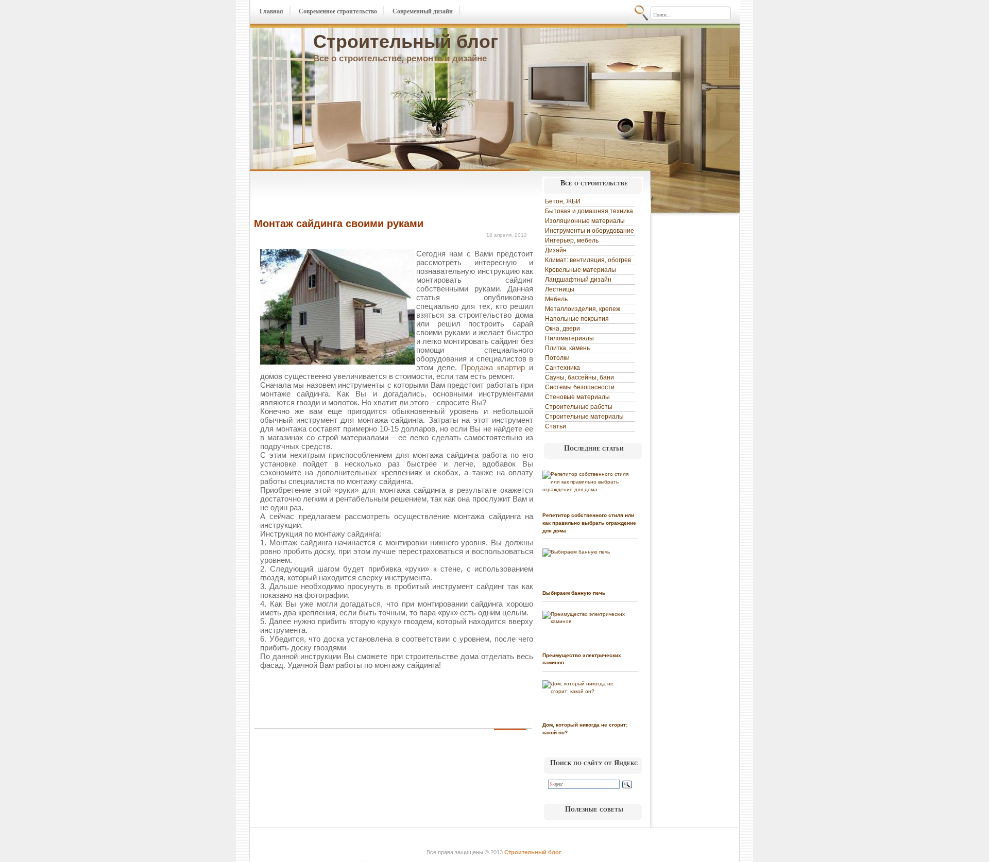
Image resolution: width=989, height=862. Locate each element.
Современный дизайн (423, 11)
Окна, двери (562, 328)
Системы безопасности (580, 387)
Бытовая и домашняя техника (589, 211)
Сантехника (562, 367)
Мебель (556, 299)
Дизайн (556, 250)
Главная (271, 11)
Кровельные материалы (580, 269)
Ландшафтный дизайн (578, 279)
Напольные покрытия (577, 318)
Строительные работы (578, 406)
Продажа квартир (493, 367)
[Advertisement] (374, 194)
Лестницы (559, 289)
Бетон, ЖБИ (563, 201)
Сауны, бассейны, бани (579, 377)
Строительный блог (405, 41)
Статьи (555, 426)
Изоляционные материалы (585, 221)
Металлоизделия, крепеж (582, 309)
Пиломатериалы (569, 338)
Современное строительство (338, 11)
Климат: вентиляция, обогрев (588, 260)
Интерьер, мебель (572, 240)
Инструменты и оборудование (589, 230)
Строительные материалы (584, 416)
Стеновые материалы (577, 397)
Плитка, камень (567, 348)
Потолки (557, 357)
